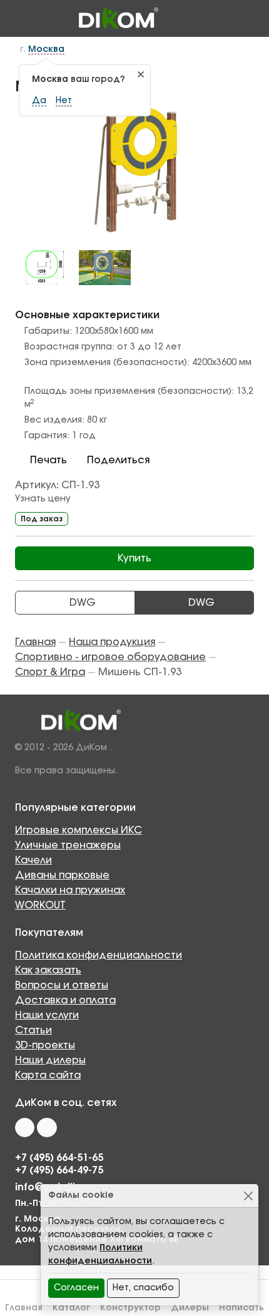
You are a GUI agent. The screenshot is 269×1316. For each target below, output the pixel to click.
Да (39, 100)
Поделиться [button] (118, 460)
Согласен (76, 1287)
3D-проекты (45, 1045)
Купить (134, 558)
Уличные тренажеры (68, 845)
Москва (46, 49)
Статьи (33, 1030)
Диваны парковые (62, 875)
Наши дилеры (50, 1060)
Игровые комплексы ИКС (78, 830)
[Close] (248, 1195)
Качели (33, 860)
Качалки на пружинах (70, 890)
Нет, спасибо (143, 1287)
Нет (64, 100)
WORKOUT (40, 905)
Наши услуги (47, 1015)
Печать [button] (48, 460)
